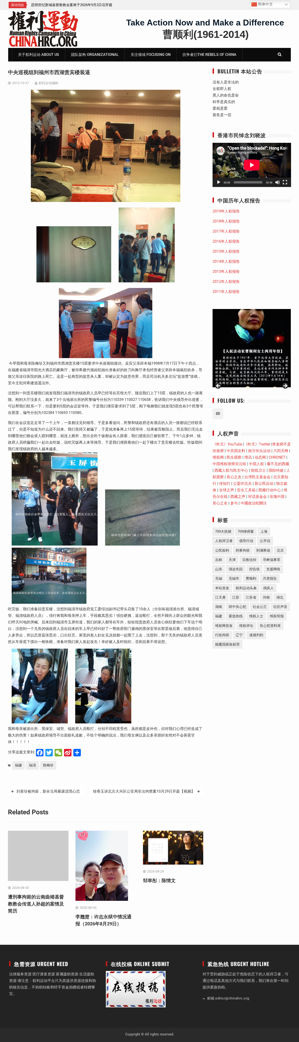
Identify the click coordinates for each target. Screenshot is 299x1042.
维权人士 (256, 616)
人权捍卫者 (224, 541)
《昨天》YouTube (227, 444)
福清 (32, 765)
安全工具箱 (246, 490)
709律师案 (246, 531)
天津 (232, 560)
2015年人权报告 (226, 251)
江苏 (235, 597)
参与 (234, 503)
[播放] (218, 182)
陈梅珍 (48, 765)
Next (284, 386)
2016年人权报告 (226, 241)
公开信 (265, 541)
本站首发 (222, 588)
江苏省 (251, 597)
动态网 (260, 457)
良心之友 (234, 477)
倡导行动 (246, 541)
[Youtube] (218, 413)
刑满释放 (263, 550)
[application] (252, 165)
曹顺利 (251, 578)
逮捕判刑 (256, 635)
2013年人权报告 (226, 271)
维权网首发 (224, 626)
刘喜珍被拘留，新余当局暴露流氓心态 (48, 791)
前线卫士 (258, 470)
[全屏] (285, 182)
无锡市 (234, 578)
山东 (218, 569)
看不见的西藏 (278, 464)
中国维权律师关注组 (229, 464)
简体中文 (265, 4)
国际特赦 (276, 470)
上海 (263, 531)
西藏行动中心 (269, 490)
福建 (18, 765)
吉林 (218, 560)
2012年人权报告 (226, 281)
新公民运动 (264, 483)
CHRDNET (277, 457)
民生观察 (234, 457)
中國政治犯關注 (254, 503)
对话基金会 (257, 496)
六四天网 (280, 451)
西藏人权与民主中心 (231, 470)
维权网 (218, 457)
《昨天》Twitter (257, 444)
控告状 (254, 569)
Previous (218, 386)
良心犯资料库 (270, 626)
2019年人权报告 (226, 211)
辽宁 (239, 635)
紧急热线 (236, 616)
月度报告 (270, 578)
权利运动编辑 (48, 83)
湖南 (218, 607)
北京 (280, 550)
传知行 (224, 483)
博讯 (248, 457)
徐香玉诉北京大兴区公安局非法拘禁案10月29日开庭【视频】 (144, 791)
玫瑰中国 (277, 496)
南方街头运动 (259, 451)
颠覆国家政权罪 (227, 644)
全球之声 (226, 490)
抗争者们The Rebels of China (209, 54)
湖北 (279, 597)
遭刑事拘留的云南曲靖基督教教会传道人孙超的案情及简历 (36, 904)
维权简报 (277, 616)
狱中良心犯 (237, 607)
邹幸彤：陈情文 (159, 880)
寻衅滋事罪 (271, 560)
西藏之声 (237, 496)
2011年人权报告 (226, 291)
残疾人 (268, 588)
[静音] (277, 182)
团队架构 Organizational (95, 54)
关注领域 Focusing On (151, 54)
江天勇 (220, 597)
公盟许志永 (242, 483)
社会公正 (260, 607)
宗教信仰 (249, 560)
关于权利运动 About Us (38, 54)
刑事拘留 (243, 550)
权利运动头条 (246, 588)
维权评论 (246, 626)
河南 (266, 597)
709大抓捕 (223, 531)
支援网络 (273, 569)
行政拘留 (222, 635)
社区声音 (280, 607)
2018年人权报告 (226, 221)
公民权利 (222, 550)
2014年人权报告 (226, 261)
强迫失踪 (236, 569)
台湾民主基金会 (257, 477)
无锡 (218, 578)
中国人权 (256, 464)
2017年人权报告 (226, 231)
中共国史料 (236, 451)
